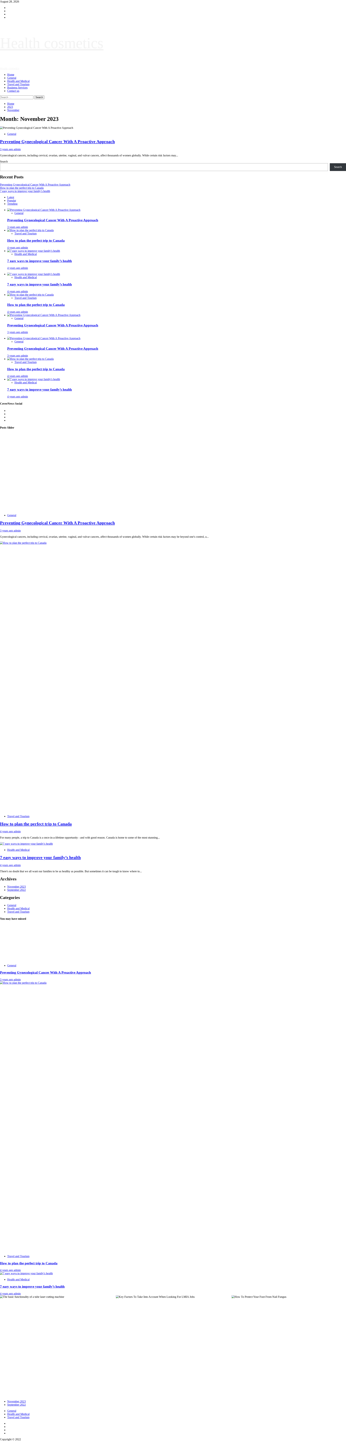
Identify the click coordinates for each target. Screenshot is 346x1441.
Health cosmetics (51, 43)
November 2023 (16, 886)
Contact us (13, 90)
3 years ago (7, 149)
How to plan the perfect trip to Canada (22, 187)
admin (17, 149)
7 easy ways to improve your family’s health (25, 191)
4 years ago (14, 247)
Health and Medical (18, 81)
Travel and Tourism (18, 84)
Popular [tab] (11, 200)
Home (10, 74)
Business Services (17, 87)
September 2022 (16, 889)
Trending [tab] (12, 203)
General (11, 77)
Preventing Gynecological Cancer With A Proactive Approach (57, 141)
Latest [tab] (10, 197)
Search (4, 161)
